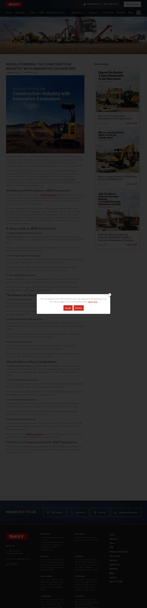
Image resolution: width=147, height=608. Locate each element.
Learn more (92, 301)
